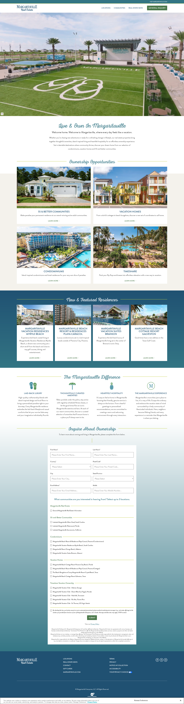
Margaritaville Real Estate (60, 505)
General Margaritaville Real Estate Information (67, 510)
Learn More (53, 221)
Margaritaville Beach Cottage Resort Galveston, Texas (69, 576)
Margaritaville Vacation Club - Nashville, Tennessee (68, 595)
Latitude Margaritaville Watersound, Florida (66, 526)
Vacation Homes (56, 559)
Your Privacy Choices (119, 672)
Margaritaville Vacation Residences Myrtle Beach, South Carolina (73, 545)
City (51, 473)
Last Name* (96, 449)
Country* (53, 461)
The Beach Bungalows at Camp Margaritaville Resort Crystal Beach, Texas (75, 572)
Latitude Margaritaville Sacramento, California (67, 530)
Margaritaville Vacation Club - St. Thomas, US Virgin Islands (71, 603)
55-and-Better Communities (61, 517)
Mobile (95, 485)
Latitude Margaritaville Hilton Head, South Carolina (69, 522)
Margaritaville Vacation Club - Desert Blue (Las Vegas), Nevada (72, 592)
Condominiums (56, 536)
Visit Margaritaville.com (158, 2)
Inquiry (157, 7)
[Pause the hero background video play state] (2, 114)
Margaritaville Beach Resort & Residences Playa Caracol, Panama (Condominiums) (78, 541)
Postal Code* (97, 461)
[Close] (180, 700)
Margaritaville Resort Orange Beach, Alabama (67, 549)
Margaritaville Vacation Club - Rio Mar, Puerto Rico (69, 599)
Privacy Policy (95, 624)
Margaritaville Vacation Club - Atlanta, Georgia (67, 588)
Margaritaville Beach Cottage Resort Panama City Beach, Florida (73, 564)
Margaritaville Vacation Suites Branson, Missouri (67, 553)
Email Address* (55, 485)
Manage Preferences (141, 700)
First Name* (54, 449)
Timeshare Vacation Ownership (62, 583)
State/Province (97, 473)
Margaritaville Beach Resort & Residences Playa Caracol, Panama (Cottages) (76, 568)
